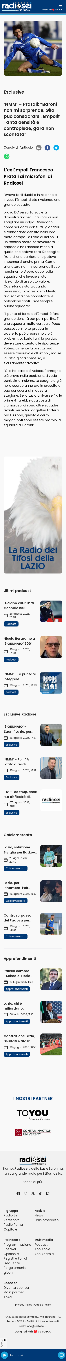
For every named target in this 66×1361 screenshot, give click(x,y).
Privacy (2, 1343)
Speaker (10, 1249)
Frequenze (12, 1263)
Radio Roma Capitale (13, 1227)
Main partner (14, 1292)
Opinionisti (12, 1254)
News (38, 1215)
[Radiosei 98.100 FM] (33, 1160)
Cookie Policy (42, 1305)
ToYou (8, 1297)
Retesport (11, 1220)
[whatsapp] (7, 156)
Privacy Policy (23, 1305)
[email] (39, 148)
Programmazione (17, 1244)
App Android (44, 1254)
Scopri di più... (33, 1182)
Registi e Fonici (15, 1258)
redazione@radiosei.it (33, 1326)
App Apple (42, 1249)
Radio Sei (11, 1215)
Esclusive (14, 92)
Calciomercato (46, 1220)
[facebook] (47, 148)
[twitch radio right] (33, 515)
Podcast (41, 1244)
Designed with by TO (52, 10)
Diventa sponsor (16, 1288)
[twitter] (56, 148)
